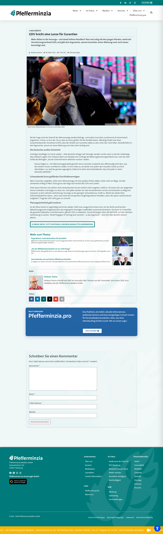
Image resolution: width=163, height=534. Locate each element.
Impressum (130, 517)
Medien (106, 10)
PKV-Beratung (114, 465)
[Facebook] (10, 473)
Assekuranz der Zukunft (118, 461)
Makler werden (115, 472)
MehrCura (89, 494)
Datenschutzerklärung (144, 517)
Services (121, 10)
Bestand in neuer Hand (118, 469)
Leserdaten (89, 472)
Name (32, 394)
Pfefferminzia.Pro (92, 490)
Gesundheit (139, 465)
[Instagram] (17, 473)
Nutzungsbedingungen (115, 517)
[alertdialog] (81, 530)
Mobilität (138, 469)
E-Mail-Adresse (35, 403)
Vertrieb (137, 476)
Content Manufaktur (93, 476)
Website (32, 412)
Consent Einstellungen (96, 517)
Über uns (137, 10)
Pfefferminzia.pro (138, 15)
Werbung (112, 492)
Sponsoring (113, 495)
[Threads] (20, 473)
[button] (31, 299)
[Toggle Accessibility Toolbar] (157, 528)
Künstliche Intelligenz (117, 476)
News (75, 10)
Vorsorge (138, 480)
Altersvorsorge (75, 53)
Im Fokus (90, 10)
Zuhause (137, 484)
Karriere (88, 465)
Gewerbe (138, 472)
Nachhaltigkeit (115, 480)
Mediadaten (90, 469)
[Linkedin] (14, 473)
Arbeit (136, 461)
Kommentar (34, 366)
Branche (137, 487)
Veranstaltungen (116, 499)
